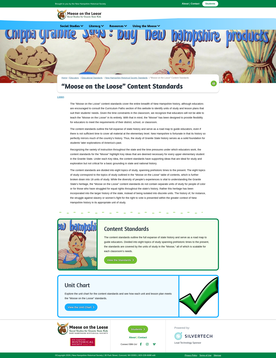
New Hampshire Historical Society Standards (126, 78)
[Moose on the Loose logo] (82, 328)
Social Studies (70, 26)
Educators (74, 78)
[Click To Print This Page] (214, 83)
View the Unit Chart (80, 307)
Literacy (94, 26)
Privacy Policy (191, 355)
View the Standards (119, 260)
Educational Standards (92, 78)
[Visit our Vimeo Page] (154, 344)
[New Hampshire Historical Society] (82, 341)
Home (64, 78)
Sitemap (217, 355)
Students (210, 3)
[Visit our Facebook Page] (141, 344)
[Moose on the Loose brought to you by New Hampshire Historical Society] (81, 13)
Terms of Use (205, 355)
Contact (195, 3)
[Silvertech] (193, 336)
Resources (116, 26)
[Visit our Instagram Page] (147, 344)
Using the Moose (145, 26)
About (185, 3)
